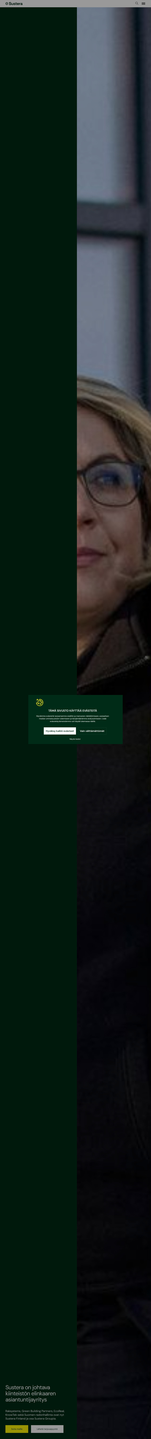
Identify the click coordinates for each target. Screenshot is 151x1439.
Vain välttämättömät (92, 731)
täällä (92, 721)
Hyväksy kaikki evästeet (60, 731)
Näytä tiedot (75, 739)
